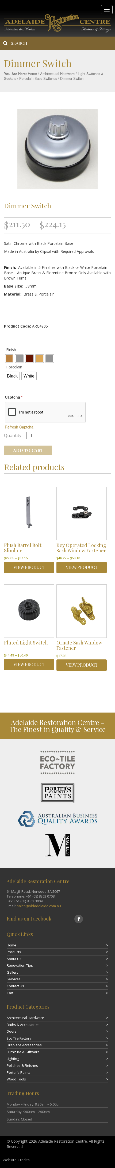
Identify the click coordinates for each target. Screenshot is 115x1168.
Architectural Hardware (57, 73)
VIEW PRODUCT (29, 567)
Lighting (13, 1058)
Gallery (12, 972)
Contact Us (15, 986)
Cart (10, 992)
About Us (14, 958)
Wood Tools (16, 1079)
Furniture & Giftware (23, 1051)
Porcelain (14, 366)
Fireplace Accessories (24, 1045)
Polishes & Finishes (22, 1065)
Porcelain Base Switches (38, 78)
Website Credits (16, 1159)
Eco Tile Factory (19, 1038)
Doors (12, 1031)
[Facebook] (78, 919)
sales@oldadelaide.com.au (39, 905)
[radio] (9, 359)
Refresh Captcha (19, 427)
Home (32, 73)
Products (14, 951)
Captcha (13, 397)
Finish (11, 349)
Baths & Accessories (23, 1024)
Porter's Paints (18, 1072)
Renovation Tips (20, 965)
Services (14, 979)
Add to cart (28, 450)
